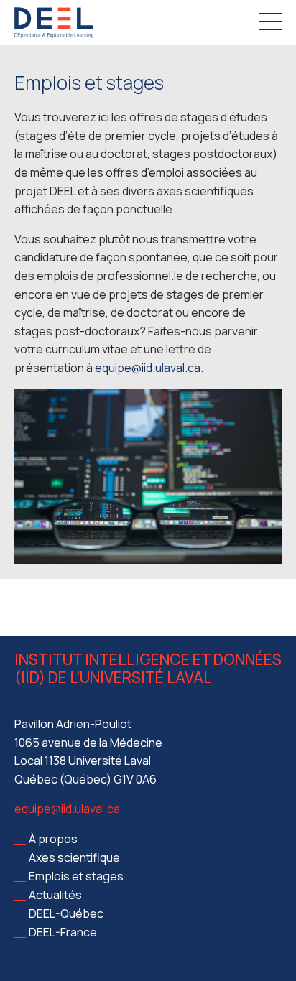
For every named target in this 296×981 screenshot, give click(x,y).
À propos (53, 839)
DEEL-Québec (66, 913)
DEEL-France (63, 932)
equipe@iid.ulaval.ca (67, 809)
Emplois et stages (76, 876)
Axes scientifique (74, 857)
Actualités (55, 895)
